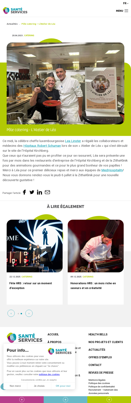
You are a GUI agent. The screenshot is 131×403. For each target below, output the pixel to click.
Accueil (53, 334)
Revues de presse (101, 372)
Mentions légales (97, 380)
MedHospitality (112, 170)
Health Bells (98, 334)
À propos (54, 342)
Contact (95, 365)
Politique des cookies (99, 383)
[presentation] (11, 313)
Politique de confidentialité (102, 386)
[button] (18, 313)
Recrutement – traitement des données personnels (103, 392)
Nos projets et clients (106, 342)
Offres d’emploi (100, 357)
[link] (73, 141)
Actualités (97, 349)
